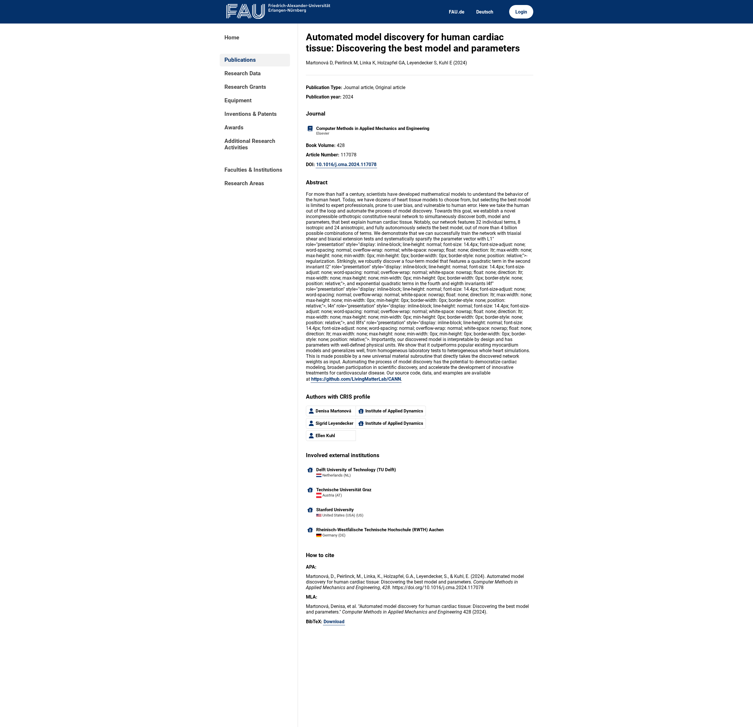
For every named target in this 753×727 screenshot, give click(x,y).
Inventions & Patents (250, 114)
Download (334, 621)
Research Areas (244, 183)
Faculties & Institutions (253, 170)
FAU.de (456, 12)
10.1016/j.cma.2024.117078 (346, 164)
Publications (240, 60)
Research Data (242, 73)
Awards (234, 127)
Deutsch (484, 12)
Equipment (237, 100)
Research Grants (245, 87)
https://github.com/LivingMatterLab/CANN (356, 379)
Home (231, 37)
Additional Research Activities (249, 144)
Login (521, 12)
